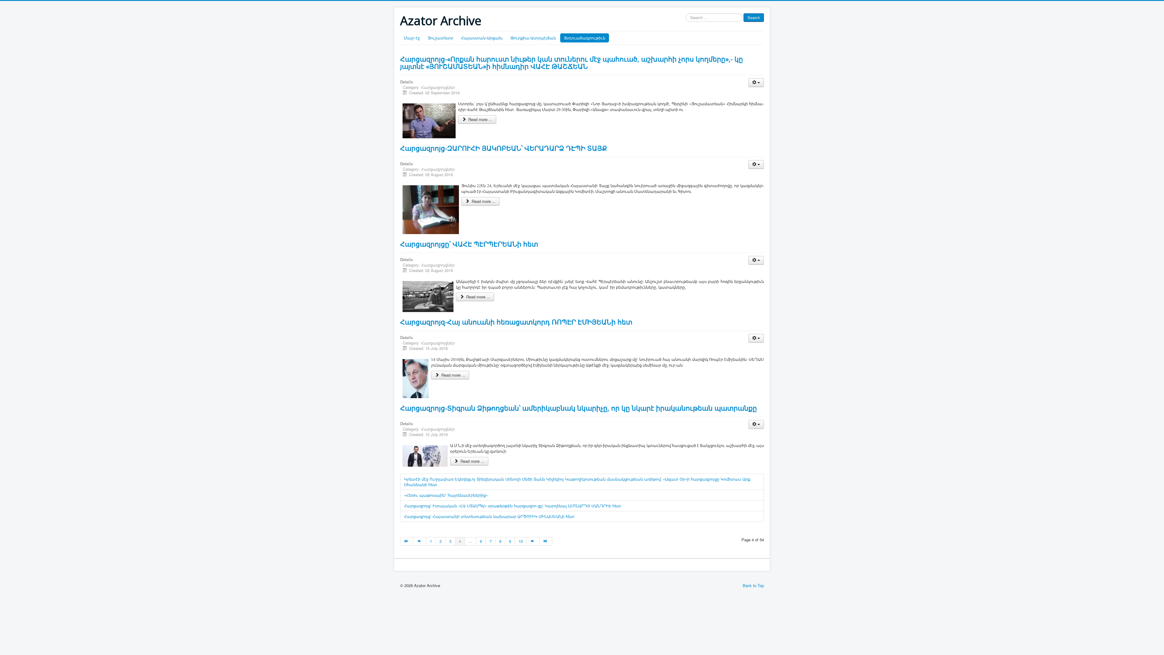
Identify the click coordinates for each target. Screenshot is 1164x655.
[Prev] (419, 541)
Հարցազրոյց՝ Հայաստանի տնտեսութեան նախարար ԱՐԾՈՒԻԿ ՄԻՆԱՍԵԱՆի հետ (489, 516)
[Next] (533, 541)
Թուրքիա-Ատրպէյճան (533, 38)
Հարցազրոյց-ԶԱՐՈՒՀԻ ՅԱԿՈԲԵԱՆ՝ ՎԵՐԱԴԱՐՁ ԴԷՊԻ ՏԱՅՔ (503, 148)
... (470, 541)
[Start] (406, 541)
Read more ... (479, 119)
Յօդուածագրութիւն (584, 38)
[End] (546, 541)
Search (754, 17)
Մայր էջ (412, 38)
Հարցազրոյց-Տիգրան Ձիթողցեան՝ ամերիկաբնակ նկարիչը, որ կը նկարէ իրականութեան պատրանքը (578, 407)
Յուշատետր (440, 38)
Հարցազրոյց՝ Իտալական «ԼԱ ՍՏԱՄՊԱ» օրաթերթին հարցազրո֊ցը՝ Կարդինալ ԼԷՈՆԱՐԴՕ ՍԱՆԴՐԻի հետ (512, 506)
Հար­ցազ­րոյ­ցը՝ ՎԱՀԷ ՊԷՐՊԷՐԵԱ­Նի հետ (469, 243)
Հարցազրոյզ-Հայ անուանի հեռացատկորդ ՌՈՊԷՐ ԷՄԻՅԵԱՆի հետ (516, 321)
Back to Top (753, 585)
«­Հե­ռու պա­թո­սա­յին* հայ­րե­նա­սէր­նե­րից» (446, 495)
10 (521, 541)
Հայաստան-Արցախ (482, 38)
